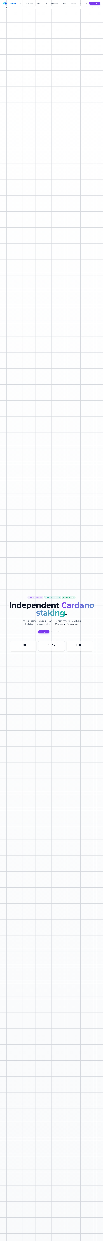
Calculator (73, 3)
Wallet (64, 3)
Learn (81, 3)
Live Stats (58, 632)
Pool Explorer (54, 3)
